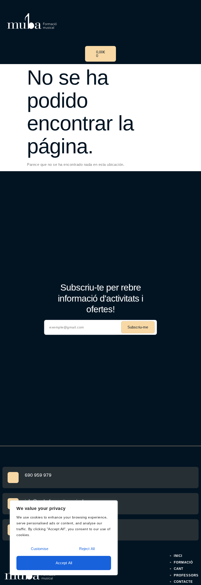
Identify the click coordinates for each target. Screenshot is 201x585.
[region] (64, 537)
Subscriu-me (137, 327)
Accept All (64, 563)
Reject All (87, 549)
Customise (39, 549)
